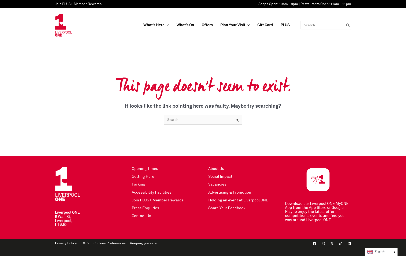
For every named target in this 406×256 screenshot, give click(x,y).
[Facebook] (314, 243)
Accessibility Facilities (151, 192)
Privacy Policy (66, 243)
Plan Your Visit (232, 25)
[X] (332, 243)
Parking (138, 184)
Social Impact (220, 177)
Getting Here (143, 177)
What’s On (185, 25)
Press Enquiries (145, 208)
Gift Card (265, 25)
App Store (317, 208)
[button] (167, 25)
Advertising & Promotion (229, 192)
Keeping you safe (143, 243)
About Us (216, 169)
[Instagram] (323, 243)
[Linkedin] (349, 243)
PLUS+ (286, 25)
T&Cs (85, 243)
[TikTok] (340, 243)
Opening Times (145, 169)
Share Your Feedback (227, 208)
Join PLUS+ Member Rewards (78, 4)
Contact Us (141, 216)
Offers (207, 25)
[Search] (348, 25)
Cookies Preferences (109, 243)
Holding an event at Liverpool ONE (238, 200)
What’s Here (154, 25)
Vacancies (217, 184)
